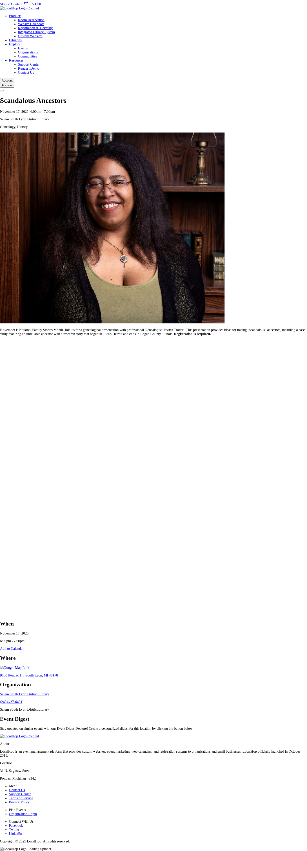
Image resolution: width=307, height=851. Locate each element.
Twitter (14, 829)
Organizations (28, 52)
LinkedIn (15, 834)
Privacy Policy (19, 802)
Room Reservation (31, 20)
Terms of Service (21, 798)
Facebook (16, 825)
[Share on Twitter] (135, 613)
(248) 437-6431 (11, 702)
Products (15, 16)
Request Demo (28, 68)
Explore (14, 44)
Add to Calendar (12, 648)
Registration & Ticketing (35, 28)
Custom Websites (30, 36)
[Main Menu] (2, 90)
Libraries (15, 40)
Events (23, 48)
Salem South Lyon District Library (24, 694)
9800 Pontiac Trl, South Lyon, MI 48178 (29, 675)
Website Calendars (31, 24)
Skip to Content (20, 4)
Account (7, 80)
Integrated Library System (36, 32)
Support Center (29, 64)
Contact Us (26, 72)
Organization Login (23, 814)
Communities (27, 56)
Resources (16, 60)
